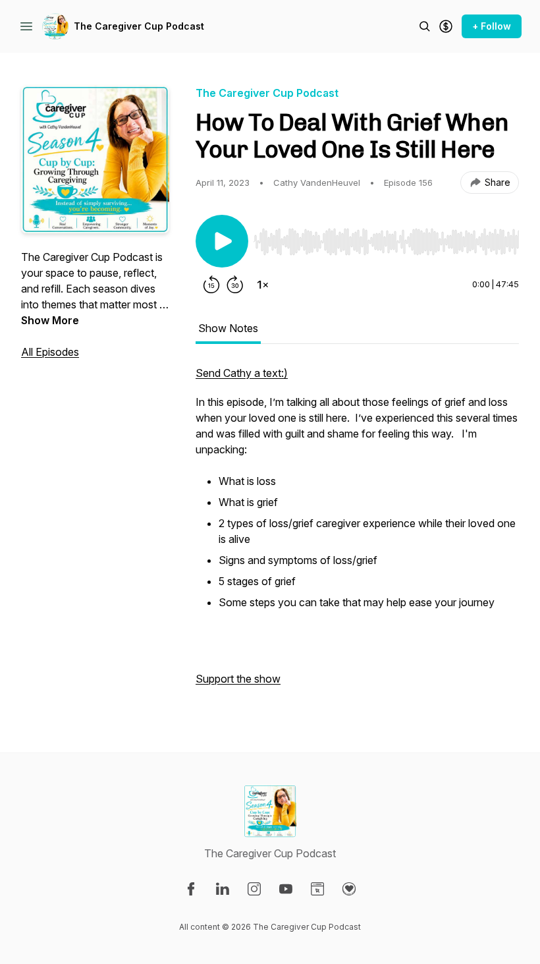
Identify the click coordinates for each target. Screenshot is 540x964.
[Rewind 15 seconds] (211, 284)
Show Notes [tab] (228, 328)
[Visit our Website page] (317, 888)
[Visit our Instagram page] (254, 888)
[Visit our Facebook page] (191, 888)
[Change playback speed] (263, 284)
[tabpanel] (357, 532)
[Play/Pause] (222, 241)
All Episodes (50, 351)
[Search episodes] (424, 26)
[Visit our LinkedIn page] (222, 888)
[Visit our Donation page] (349, 888)
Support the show (238, 678)
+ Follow (491, 26)
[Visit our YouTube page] (285, 888)
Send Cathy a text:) (242, 373)
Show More (50, 320)
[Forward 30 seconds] (235, 284)
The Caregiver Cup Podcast (139, 26)
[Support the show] (446, 26)
